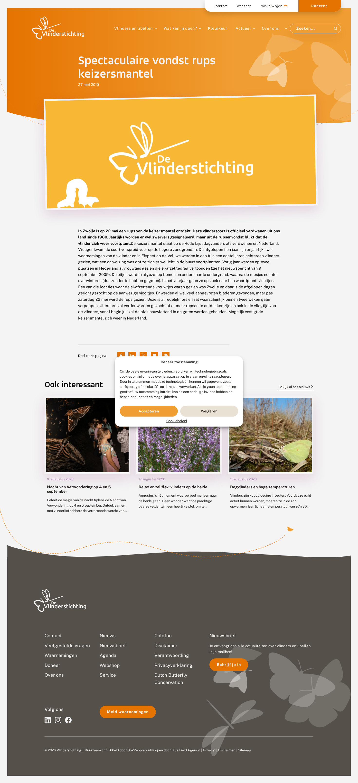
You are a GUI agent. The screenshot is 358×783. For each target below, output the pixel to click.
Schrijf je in (229, 664)
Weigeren (209, 411)
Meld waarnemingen (128, 712)
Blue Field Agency (185, 750)
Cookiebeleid (176, 421)
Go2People (136, 750)
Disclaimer (226, 750)
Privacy (209, 750)
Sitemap (244, 750)
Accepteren (149, 411)
